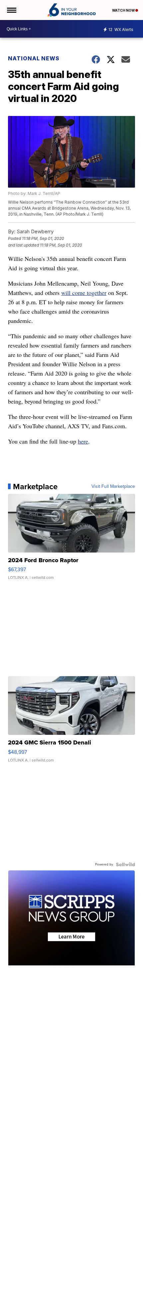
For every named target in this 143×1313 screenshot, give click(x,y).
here (83, 441)
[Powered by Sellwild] (125, 864)
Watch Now (123, 10)
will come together (83, 293)
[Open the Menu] (11, 10)
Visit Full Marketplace (113, 486)
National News (34, 58)
